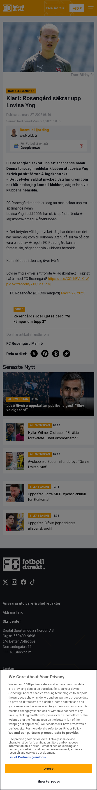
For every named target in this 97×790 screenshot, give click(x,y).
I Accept (48, 768)
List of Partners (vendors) (27, 757)
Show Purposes (48, 781)
